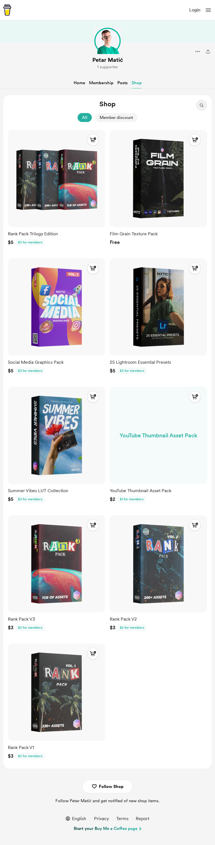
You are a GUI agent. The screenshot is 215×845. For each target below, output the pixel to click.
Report (142, 818)
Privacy (101, 818)
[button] (208, 10)
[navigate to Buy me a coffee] (7, 10)
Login (194, 10)
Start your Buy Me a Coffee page (105, 828)
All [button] (84, 117)
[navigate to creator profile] (107, 41)
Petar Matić (107, 60)
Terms (122, 818)
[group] (56, 189)
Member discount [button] (116, 117)
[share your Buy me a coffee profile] (208, 51)
